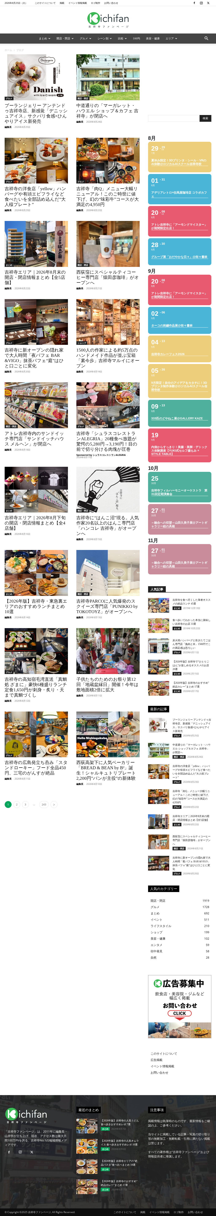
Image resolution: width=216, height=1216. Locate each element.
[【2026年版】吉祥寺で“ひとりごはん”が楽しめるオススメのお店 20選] (158, 667)
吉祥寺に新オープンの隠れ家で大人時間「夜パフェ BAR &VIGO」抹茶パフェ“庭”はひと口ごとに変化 (34, 358)
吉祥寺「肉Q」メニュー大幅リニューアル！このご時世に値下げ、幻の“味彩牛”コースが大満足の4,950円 (107, 196)
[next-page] (54, 804)
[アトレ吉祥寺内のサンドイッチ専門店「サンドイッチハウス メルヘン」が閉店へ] (36, 405)
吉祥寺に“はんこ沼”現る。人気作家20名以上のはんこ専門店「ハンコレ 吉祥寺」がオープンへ (107, 525)
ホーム (8, 50)
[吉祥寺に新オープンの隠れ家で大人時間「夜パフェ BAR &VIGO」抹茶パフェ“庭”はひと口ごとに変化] (36, 322)
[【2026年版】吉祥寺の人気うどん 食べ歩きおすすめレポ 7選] (86, 1126)
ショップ (82, 342)
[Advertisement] (179, 80)
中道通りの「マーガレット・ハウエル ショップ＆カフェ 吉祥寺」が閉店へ (107, 111)
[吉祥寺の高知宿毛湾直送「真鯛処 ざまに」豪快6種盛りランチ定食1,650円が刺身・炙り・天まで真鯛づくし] (36, 651)
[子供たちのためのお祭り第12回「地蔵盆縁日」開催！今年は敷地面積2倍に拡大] (108, 651)
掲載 (62, 2)
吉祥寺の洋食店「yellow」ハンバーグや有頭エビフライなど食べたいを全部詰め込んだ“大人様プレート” (35, 196)
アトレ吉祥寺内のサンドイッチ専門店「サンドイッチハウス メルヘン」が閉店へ (34, 439)
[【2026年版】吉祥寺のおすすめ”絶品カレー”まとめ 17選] (158, 688)
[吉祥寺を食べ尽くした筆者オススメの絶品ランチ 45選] (158, 605)
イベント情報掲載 (77, 2)
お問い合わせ (111, 2)
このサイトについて (45, 2)
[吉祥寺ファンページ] (108, 20)
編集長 (8, 126)
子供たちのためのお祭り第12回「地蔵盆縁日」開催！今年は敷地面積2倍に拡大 (107, 684)
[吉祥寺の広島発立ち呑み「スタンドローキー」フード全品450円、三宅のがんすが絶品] (36, 734)
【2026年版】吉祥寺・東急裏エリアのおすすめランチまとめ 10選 (36, 606)
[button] (206, 39)
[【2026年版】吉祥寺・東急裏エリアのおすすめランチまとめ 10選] (36, 573)
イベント (82, 672)
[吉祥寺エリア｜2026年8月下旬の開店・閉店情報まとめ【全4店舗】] (36, 490)
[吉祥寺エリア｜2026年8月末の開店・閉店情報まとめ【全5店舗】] (36, 244)
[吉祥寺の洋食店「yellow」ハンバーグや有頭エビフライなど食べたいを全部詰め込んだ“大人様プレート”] (36, 161)
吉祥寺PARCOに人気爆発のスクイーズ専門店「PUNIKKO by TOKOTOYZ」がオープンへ (107, 606)
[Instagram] (201, 3)
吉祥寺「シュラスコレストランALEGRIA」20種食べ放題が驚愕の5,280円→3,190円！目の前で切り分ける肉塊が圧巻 (106, 441)
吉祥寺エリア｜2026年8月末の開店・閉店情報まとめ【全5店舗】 (35, 277)
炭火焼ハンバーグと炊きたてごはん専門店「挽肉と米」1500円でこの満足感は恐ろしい (192, 644)
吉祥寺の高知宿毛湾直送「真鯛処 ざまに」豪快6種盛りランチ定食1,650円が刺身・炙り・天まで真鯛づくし (36, 687)
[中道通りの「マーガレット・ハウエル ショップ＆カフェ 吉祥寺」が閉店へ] (108, 77)
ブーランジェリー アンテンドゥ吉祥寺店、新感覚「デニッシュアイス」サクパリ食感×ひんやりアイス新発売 (36, 113)
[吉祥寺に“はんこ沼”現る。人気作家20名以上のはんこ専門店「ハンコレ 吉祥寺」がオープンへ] (108, 490)
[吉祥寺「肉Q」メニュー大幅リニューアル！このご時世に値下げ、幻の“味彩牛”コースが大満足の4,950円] (108, 161)
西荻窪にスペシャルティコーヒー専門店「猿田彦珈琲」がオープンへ (107, 277)
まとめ (43, 38)
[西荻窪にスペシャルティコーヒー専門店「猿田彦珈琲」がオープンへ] (108, 244)
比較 (120, 38)
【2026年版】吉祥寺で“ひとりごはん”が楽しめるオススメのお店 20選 (191, 665)
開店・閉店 (63, 38)
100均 (136, 38)
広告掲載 (156, 1060)
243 (44, 804)
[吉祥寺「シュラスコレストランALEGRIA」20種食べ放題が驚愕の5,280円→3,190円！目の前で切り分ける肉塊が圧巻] (108, 405)
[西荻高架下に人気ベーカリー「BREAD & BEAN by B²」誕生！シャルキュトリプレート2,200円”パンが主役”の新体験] (108, 734)
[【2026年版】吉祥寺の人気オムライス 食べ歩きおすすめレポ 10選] (86, 1146)
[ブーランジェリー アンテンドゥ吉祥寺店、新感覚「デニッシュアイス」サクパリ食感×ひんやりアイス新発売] (36, 77)
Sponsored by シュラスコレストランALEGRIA (101, 454)
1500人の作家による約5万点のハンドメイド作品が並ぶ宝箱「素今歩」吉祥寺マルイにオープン (107, 358)
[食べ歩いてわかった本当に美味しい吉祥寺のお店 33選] (158, 625)
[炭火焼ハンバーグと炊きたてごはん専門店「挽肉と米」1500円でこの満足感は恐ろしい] (158, 645)
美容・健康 (153, 38)
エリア (170, 38)
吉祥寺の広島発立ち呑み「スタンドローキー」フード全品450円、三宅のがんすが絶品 (36, 768)
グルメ (84, 38)
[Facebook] (194, 3)
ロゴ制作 (95, 2)
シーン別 (102, 38)
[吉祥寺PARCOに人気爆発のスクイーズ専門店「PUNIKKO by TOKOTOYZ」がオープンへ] (108, 573)
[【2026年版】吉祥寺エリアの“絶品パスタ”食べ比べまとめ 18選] (86, 1166)
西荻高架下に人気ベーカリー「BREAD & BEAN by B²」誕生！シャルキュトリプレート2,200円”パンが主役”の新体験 (106, 770)
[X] (208, 3)
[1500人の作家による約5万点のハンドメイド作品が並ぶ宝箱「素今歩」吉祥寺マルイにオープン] (108, 322)
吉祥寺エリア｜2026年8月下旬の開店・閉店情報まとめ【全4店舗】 (35, 523)
